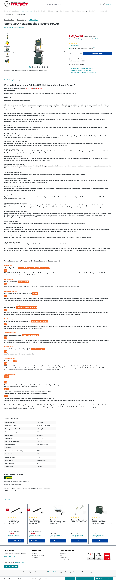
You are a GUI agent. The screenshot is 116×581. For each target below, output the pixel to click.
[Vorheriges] (13, 51)
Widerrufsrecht (64, 560)
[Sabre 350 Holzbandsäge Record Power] (39, 51)
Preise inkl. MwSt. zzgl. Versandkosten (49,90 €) (83, 39)
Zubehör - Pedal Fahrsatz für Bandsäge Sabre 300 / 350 (100, 521)
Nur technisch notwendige (85, 579)
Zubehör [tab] (7, 500)
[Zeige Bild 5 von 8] (40, 67)
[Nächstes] (64, 51)
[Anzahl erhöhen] (81, 53)
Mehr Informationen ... (55, 579)
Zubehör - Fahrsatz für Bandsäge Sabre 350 (79, 521)
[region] (35, 51)
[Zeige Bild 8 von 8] (47, 67)
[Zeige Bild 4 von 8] (37, 67)
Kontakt (34, 553)
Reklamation (35, 557)
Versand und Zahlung (38, 555)
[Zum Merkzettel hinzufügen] (20, 512)
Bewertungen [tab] (17, 80)
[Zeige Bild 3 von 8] (35, 67)
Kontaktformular (20, 562)
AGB (61, 555)
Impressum (63, 553)
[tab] (8, 80)
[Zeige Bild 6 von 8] (42, 67)
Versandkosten (52, 572)
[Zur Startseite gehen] (16, 4)
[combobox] (60, 4)
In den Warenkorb (97, 53)
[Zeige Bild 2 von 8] (32, 67)
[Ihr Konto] (100, 4)
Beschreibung (8, 27)
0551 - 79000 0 (9, 556)
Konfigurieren (70, 579)
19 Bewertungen (74, 45)
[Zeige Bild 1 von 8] (30, 67)
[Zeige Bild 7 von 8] (44, 67)
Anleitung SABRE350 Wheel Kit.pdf (81, 70)
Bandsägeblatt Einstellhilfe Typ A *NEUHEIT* (14, 521)
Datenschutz (63, 557)
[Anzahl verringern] (70, 53)
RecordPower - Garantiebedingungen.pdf (83, 72)
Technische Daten (19, 27)
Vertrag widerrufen (11, 566)
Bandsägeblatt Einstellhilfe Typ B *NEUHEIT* (35, 521)
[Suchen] (75, 4)
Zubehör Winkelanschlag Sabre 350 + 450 (58, 521)
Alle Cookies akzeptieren (104, 579)
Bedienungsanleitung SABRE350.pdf (82, 68)
